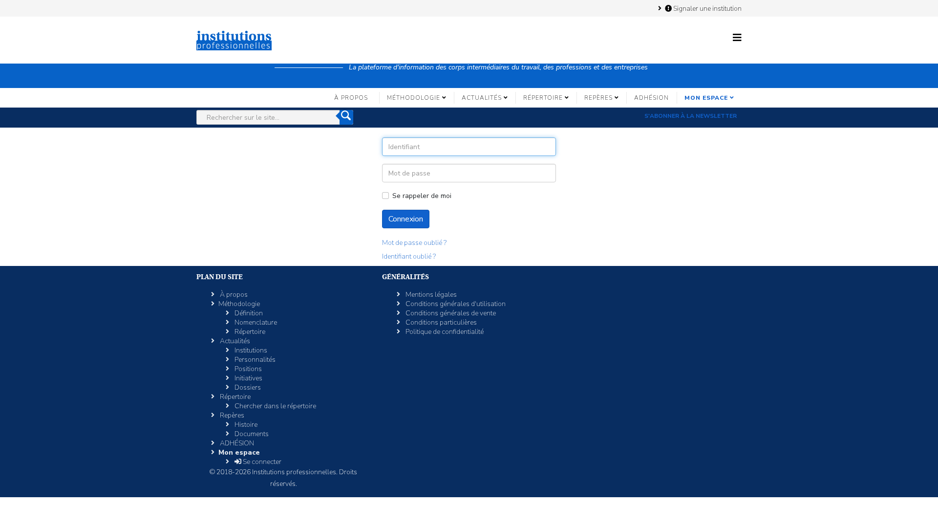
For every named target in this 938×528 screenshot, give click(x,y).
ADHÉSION (651, 98)
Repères (598, 98)
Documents (251, 434)
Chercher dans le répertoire (274, 406)
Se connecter (261, 461)
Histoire (245, 424)
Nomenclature (255, 322)
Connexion (405, 219)
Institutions (250, 350)
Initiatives (247, 378)
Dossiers (247, 387)
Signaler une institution (707, 8)
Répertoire (543, 98)
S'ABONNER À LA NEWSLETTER (690, 116)
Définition (248, 313)
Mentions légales (430, 294)
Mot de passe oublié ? (414, 242)
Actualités (482, 98)
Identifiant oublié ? (409, 256)
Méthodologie (413, 98)
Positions (247, 369)
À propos (351, 98)
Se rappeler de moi (421, 195)
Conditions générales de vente (450, 313)
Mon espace (706, 98)
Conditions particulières (440, 322)
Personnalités (254, 359)
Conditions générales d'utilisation (455, 303)
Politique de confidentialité (444, 331)
